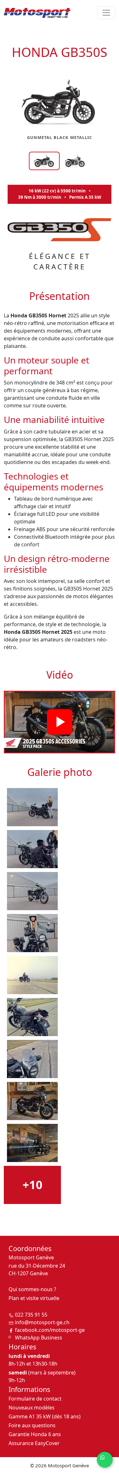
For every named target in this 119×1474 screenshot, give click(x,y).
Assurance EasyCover (34, 1443)
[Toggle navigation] (106, 12)
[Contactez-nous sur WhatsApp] (105, 1460)
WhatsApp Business (38, 1337)
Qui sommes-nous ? (32, 1289)
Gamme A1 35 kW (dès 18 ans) (45, 1416)
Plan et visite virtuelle (34, 1298)
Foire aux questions (32, 1425)
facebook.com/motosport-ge (50, 1329)
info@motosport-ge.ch (42, 1322)
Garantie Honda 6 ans (35, 1434)
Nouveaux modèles (32, 1407)
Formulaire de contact (35, 1398)
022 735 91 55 (31, 1314)
